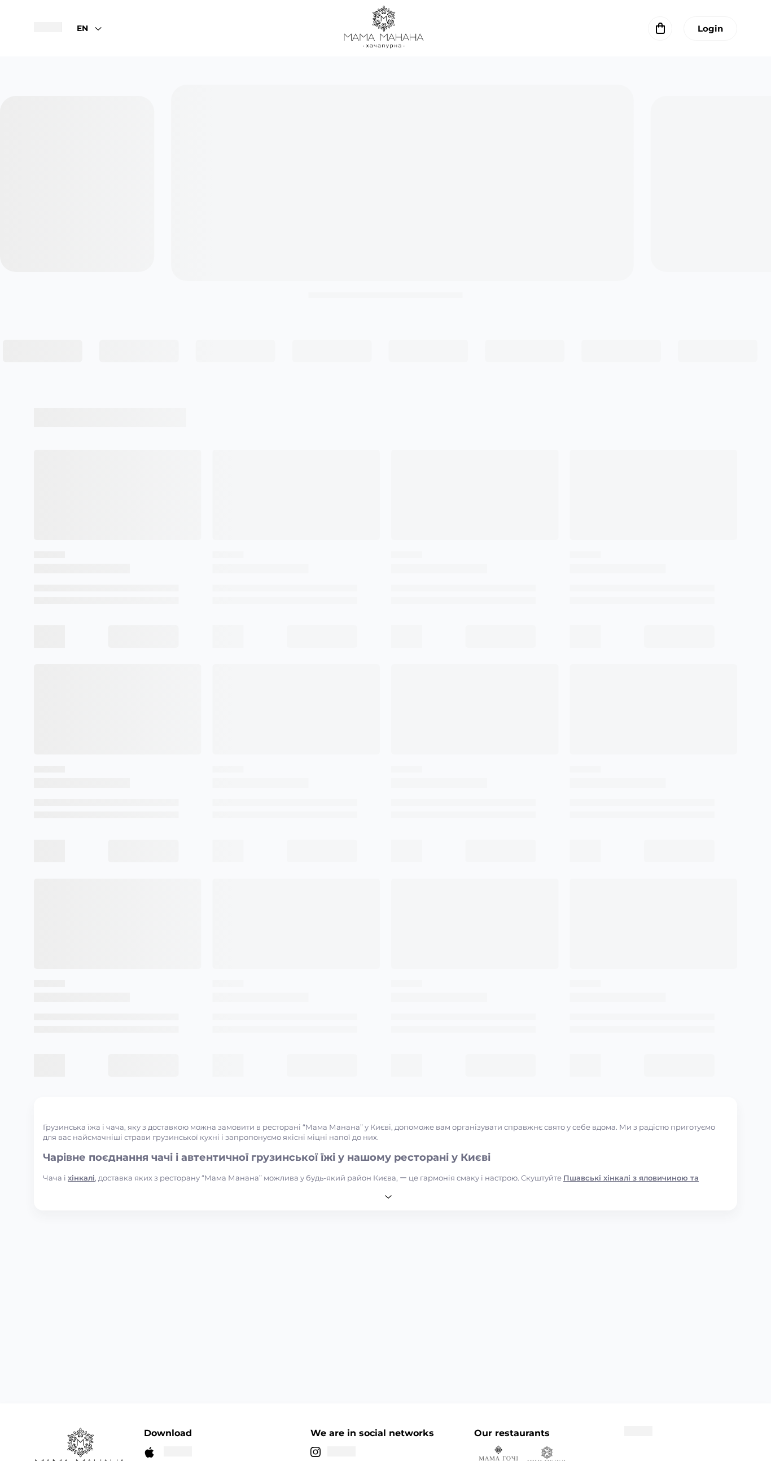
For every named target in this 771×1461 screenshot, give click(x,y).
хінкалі (81, 1177)
